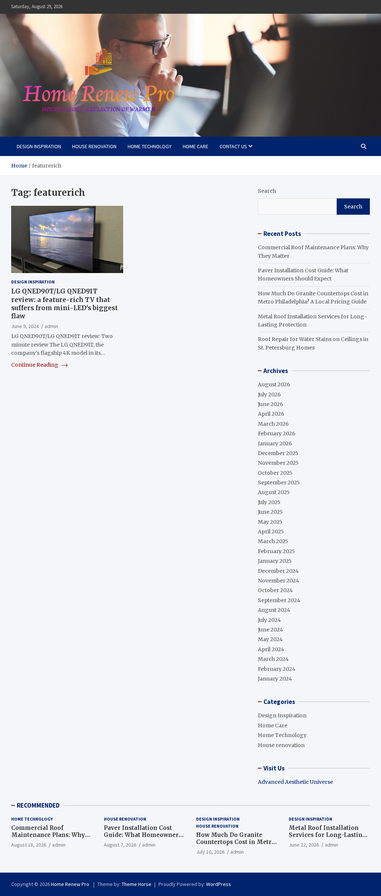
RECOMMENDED (38, 805)
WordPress (218, 884)
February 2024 (276, 669)
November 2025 (278, 463)
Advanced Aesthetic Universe (295, 782)
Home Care (195, 146)
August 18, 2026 (28, 844)
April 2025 (271, 531)
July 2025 (269, 502)
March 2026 (273, 424)
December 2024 (278, 571)
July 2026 (269, 394)
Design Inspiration (39, 146)
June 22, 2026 (304, 844)
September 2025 (279, 482)
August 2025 (274, 492)
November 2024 (278, 580)
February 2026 (276, 433)
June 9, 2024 (25, 326)
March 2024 (273, 659)
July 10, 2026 (210, 851)
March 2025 (273, 541)
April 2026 (271, 413)
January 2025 (275, 561)
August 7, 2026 (120, 844)
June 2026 (270, 404)
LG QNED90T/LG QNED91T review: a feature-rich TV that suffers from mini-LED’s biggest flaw (64, 303)
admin (51, 326)
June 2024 (270, 629)
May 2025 (270, 522)
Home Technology (150, 146)
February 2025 (276, 551)
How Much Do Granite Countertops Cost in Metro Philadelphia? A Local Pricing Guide (235, 845)
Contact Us (233, 146)
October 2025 (275, 473)
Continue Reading (35, 364)
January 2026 (275, 443)
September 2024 (279, 600)
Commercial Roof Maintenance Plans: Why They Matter (48, 835)
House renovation (94, 146)
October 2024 (275, 590)
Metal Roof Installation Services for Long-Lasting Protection (327, 835)
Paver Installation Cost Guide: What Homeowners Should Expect (143, 835)
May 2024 (270, 639)
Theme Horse (136, 884)
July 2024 (269, 620)
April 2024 (271, 649)
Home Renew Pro (70, 884)
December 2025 (278, 453)
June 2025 (270, 512)
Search (267, 191)
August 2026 (274, 384)
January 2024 (275, 678)
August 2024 (274, 610)
